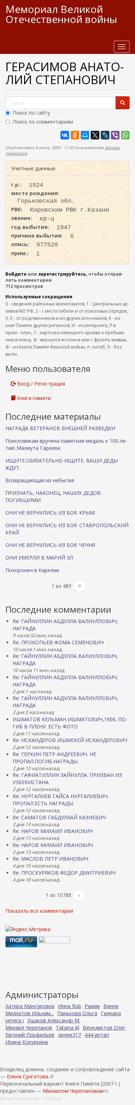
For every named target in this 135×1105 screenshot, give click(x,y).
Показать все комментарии (39, 910)
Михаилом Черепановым (75, 1090)
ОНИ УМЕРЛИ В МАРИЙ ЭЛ (39, 557)
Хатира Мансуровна (29, 1006)
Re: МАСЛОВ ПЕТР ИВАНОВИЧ (50, 858)
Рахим (92, 1006)
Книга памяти (33, 398)
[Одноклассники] (75, 135)
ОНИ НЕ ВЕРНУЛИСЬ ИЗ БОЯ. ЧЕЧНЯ (50, 545)
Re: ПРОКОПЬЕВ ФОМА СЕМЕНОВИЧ (58, 642)
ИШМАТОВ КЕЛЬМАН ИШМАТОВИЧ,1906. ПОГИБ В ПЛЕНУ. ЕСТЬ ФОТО (70, 723)
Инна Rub (69, 1006)
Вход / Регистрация (40, 383)
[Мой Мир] (85, 135)
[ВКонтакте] (64, 135)
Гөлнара (111, 1013)
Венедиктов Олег (104, 1027)
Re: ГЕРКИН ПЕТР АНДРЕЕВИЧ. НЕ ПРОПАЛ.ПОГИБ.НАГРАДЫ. (54, 758)
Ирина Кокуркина (26, 1042)
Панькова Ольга (77, 1013)
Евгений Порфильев (29, 1034)
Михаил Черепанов (28, 1027)
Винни (110, 1006)
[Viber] (115, 135)
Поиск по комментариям (43, 121)
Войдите (16, 274)
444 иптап (97, 1034)
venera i (14, 1020)
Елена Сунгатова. (30, 1076)
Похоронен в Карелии (32, 570)
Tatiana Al (67, 1027)
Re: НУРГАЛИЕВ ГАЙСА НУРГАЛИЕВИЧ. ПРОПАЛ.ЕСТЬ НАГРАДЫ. (61, 800)
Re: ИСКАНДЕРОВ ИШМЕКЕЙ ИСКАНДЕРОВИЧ (70, 740)
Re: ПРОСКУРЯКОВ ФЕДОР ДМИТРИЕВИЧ (64, 872)
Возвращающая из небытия (39, 480)
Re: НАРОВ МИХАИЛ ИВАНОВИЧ (53, 831)
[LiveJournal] (105, 135)
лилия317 (69, 1034)
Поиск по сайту (31, 112)
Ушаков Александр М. (53, 1020)
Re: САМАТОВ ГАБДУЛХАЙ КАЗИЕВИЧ (59, 817)
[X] (95, 135)
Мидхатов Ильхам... (29, 1013)
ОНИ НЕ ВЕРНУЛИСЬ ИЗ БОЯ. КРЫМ (50, 512)
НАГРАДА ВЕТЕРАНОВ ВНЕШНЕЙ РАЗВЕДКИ (60, 428)
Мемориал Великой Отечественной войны (61, 14)
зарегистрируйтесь (62, 274)
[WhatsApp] (125, 135)
